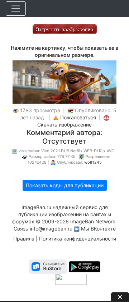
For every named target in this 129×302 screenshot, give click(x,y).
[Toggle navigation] (16, 8)
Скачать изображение (64, 125)
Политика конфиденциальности (77, 239)
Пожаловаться (78, 117)
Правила (23, 239)
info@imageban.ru (51, 229)
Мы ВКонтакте (98, 229)
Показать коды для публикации (65, 185)
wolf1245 (93, 162)
